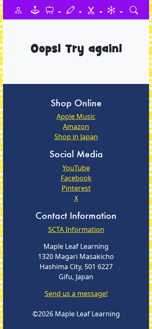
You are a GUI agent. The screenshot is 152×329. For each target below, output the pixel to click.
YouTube (76, 168)
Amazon (76, 126)
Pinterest (76, 188)
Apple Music (76, 116)
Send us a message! (76, 293)
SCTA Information (76, 229)
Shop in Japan (76, 136)
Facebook (76, 178)
